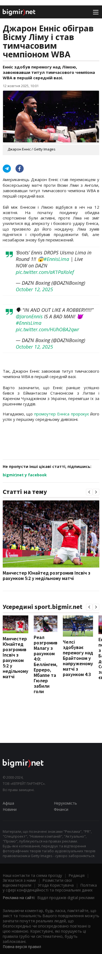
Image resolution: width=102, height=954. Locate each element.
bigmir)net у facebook (25, 474)
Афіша (8, 803)
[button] (89, 492)
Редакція (77, 875)
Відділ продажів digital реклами (65, 897)
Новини (10, 809)
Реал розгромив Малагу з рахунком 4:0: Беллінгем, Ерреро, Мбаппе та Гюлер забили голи (45, 664)
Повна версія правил (22, 946)
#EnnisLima (56, 259)
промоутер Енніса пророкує (62, 414)
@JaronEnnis (29, 316)
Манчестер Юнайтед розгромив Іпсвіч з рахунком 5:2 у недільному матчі (46, 575)
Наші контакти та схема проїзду (32, 875)
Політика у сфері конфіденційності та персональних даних (50, 888)
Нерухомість (65, 803)
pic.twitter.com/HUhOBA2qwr (47, 329)
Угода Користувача (56, 885)
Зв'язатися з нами (19, 880)
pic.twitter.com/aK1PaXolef (45, 272)
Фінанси (61, 809)
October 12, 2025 (34, 289)
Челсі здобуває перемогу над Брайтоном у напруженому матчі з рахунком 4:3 (78, 658)
